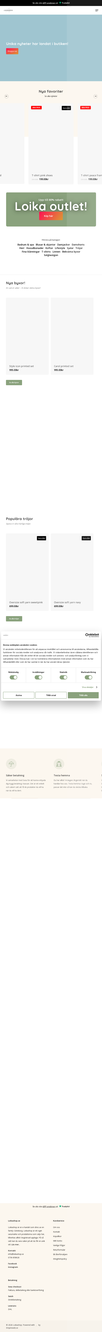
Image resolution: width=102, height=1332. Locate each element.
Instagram (13, 1267)
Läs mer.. (15, 1244)
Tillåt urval (51, 695)
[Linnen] (56, 251)
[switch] (38, 677)
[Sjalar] (70, 248)
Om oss (56, 1227)
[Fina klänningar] (31, 251)
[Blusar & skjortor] (45, 244)
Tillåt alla (83, 695)
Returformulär (59, 1250)
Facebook (12, 1263)
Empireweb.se (12, 1328)
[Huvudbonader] (34, 248)
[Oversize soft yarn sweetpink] (27, 565)
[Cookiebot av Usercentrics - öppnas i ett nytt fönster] (87, 635)
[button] (96, 10)
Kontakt (56, 1231)
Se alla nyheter (51, 96)
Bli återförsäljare (60, 1254)
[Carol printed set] (72, 329)
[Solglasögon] (51, 255)
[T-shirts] (46, 251)
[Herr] (21, 248)
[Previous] (6, 96)
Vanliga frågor (59, 1245)
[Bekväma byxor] (71, 251)
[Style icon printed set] (27, 329)
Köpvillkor (57, 1236)
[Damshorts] (78, 244)
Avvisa (19, 695)
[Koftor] (49, 248)
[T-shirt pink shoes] (51, 137)
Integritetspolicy (60, 1259)
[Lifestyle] (60, 248)
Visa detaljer (88, 687)
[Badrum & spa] (25, 244)
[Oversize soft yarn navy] (72, 565)
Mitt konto (57, 1241)
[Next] (95, 96)
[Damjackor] (63, 244)
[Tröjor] (79, 248)
